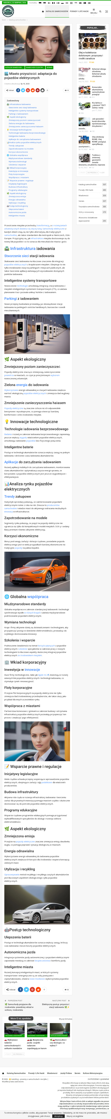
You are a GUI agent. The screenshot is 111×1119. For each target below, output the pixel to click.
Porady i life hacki (79, 11)
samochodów (10, 235)
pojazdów (30, 440)
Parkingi (10, 299)
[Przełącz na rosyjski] (67, 3)
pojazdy (18, 547)
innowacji (8, 511)
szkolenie (23, 648)
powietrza (9, 375)
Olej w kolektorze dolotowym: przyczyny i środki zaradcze (91, 55)
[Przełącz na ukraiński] (76, 3)
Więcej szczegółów (75, 1116)
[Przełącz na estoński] (44, 3)
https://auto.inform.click (96, 1083)
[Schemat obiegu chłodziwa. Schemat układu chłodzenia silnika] (84, 72)
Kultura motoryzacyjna (92, 1073)
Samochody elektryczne (54, 228)
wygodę (23, 437)
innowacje (32, 670)
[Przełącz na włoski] (58, 3)
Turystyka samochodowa (89, 206)
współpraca (37, 596)
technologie (22, 285)
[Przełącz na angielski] (80, 3)
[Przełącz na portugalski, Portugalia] (85, 3)
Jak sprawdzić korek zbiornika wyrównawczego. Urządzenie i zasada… (93, 124)
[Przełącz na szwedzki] (89, 3)
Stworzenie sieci (16, 256)
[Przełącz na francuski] (53, 3)
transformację (43, 225)
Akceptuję (58, 1116)
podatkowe (47, 782)
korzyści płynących (46, 645)
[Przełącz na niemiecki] (40, 3)
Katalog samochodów (57, 11)
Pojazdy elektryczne (13, 408)
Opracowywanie (11, 874)
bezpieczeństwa (42, 960)
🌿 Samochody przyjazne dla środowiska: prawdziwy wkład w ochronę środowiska (19, 1007)
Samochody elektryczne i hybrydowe (35, 67)
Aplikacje (11, 462)
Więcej (93, 13)
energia (21, 385)
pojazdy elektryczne (25, 841)
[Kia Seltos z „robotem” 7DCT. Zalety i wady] (84, 106)
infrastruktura (37, 238)
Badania (8, 434)
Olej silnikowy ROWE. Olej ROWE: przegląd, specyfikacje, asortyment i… (92, 142)
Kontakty (33, 2)
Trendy (9, 496)
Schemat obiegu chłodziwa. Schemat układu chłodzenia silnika (92, 74)
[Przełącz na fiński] (49, 3)
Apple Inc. (42, 674)
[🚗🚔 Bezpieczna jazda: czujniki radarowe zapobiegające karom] (37, 1030)
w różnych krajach (32, 612)
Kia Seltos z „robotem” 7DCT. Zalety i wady (99, 105)
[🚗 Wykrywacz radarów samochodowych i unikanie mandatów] (14, 1030)
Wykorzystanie (11, 390)
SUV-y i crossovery (86, 212)
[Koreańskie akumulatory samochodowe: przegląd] (84, 90)
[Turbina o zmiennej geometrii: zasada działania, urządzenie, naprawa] (84, 158)
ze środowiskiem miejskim (30, 655)
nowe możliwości (37, 978)
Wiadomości (83, 195)
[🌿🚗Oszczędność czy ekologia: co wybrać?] (60, 1030)
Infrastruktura (22, 248)
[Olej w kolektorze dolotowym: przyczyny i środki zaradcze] (93, 41)
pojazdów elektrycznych (15, 264)
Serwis (49, 67)
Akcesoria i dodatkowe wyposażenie (15, 1035)
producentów (53, 505)
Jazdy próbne (66, 1073)
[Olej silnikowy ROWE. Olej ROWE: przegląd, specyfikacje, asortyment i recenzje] (84, 140)
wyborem (55, 375)
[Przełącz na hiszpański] (71, 3)
